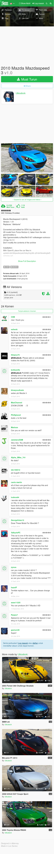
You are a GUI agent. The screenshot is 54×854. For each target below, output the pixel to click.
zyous (13, 567)
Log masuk (23, 643)
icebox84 (15, 497)
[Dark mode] (47, 3)
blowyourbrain (17, 390)
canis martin (16, 482)
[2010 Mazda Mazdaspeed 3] (27, 157)
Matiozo (14, 427)
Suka (23, 207)
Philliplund (16, 415)
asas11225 (15, 602)
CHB (13, 317)
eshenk (14, 329)
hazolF (14, 587)
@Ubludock (16, 357)
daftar (35, 643)
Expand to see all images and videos (27, 199)
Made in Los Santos (9, 846)
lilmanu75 (15, 354)
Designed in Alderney (10, 843)
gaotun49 (15, 630)
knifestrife (15, 370)
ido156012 (15, 469)
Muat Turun (28, 79)
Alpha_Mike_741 (18, 457)
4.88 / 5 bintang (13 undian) (10, 213)
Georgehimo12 (17, 520)
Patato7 (14, 615)
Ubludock (20, 93)
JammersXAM (17, 439)
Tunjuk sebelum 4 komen (27, 311)
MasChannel (16, 402)
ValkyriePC (15, 532)
